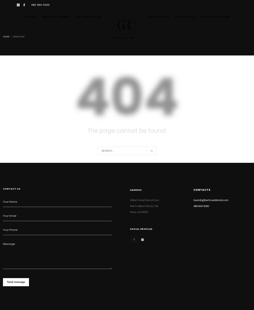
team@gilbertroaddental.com (210, 200)
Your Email (9, 216)
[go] (151, 151)
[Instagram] (18, 5)
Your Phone (10, 230)
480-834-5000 (40, 5)
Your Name (10, 202)
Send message (16, 281)
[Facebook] (24, 5)
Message (9, 244)
